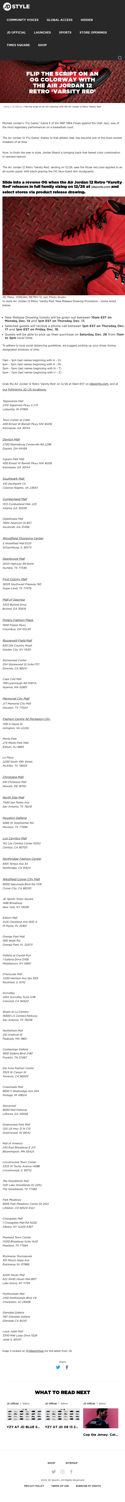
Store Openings (93, 32)
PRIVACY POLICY (34, 1486)
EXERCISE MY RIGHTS (88, 1486)
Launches (42, 32)
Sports (65, 32)
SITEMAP (72, 1462)
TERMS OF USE (60, 1486)
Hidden (87, 19)
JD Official (16, 32)
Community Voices (23, 19)
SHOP (42, 45)
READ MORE (24, 1414)
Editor (26, 1403)
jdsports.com (100, 187)
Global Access (60, 19)
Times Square (18, 45)
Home (6, 107)
